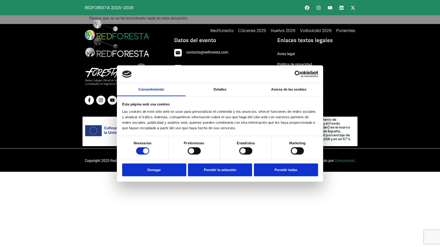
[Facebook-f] (89, 100)
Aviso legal (286, 54)
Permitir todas (286, 170)
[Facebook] (307, 7)
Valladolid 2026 (316, 30)
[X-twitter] (353, 7)
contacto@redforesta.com (207, 52)
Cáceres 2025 (252, 30)
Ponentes (345, 30)
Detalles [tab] (220, 89)
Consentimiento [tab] (151, 89)
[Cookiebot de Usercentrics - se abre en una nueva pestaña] (298, 74)
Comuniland (344, 160)
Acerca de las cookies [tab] (288, 89)
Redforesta (222, 30)
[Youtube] (330, 7)
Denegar (154, 170)
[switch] (194, 151)
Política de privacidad (294, 64)
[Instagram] (318, 7)
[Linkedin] (341, 7)
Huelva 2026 (283, 30)
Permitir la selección (220, 170)
